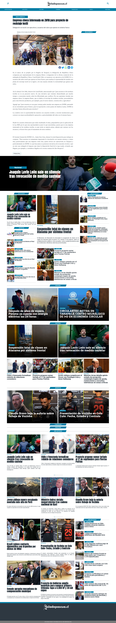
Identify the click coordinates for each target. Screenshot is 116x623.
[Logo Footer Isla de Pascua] (57, 609)
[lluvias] (79, 525)
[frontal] (79, 555)
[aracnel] (79, 585)
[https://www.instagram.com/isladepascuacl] (58, 613)
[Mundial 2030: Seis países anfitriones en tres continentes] (10, 251)
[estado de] (83, 229)
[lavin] (21, 211)
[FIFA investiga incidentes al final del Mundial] (10, 243)
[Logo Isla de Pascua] (58, 6)
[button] (17, 153)
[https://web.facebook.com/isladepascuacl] (46, 613)
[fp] (83, 209)
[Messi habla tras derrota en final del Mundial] (10, 260)
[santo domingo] (10, 234)
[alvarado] (79, 595)
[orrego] (79, 545)
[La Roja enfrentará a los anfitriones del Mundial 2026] (79, 535)
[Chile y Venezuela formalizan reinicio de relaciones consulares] (83, 198)
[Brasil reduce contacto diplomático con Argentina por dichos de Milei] (23, 540)
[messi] (10, 278)
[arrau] (83, 239)
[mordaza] (79, 575)
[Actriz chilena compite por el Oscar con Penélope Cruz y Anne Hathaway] (83, 219)
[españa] (10, 269)
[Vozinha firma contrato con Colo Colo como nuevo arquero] (79, 565)
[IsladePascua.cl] (8, 4)
